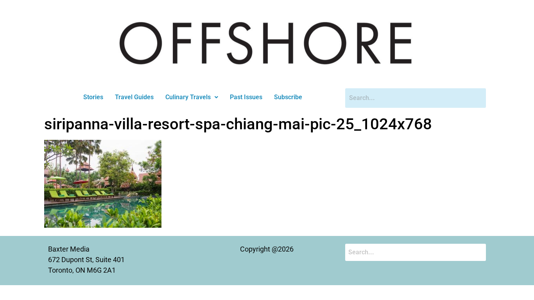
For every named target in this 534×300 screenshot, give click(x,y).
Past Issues (246, 97)
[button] (191, 97)
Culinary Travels (188, 97)
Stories (93, 97)
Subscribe (288, 97)
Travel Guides (134, 97)
